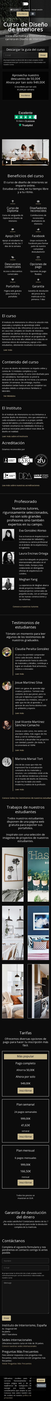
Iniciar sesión (37, 9)
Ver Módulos (9, 396)
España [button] (15, 9)
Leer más (8, 350)
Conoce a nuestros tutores (25, 606)
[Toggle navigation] (32, 14)
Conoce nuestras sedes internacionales (19, 1346)
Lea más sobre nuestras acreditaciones (20, 485)
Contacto (26, 9)
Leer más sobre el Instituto (15, 436)
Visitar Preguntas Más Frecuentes (17, 1363)
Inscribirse (22, 14)
